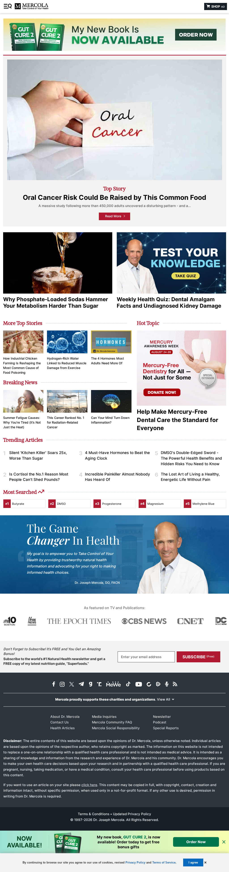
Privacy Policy (135, 862)
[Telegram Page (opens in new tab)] (81, 685)
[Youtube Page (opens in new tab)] (139, 685)
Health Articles (62, 728)
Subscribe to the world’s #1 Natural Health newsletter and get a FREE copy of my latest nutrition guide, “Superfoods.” (54, 661)
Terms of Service (164, 862)
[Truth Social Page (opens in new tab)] (99, 685)
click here (89, 785)
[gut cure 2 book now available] (114, 35)
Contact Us (59, 722)
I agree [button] (193, 862)
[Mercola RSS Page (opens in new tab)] (175, 685)
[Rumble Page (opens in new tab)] (158, 685)
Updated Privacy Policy (132, 814)
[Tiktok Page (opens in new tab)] (128, 685)
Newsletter (162, 716)
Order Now (196, 842)
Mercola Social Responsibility (116, 728)
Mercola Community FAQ (112, 722)
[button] (205, 862)
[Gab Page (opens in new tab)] (90, 685)
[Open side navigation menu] (8, 6)
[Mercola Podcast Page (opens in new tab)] (166, 685)
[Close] (223, 842)
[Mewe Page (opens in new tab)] (113, 685)
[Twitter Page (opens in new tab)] (71, 685)
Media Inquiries (104, 716)
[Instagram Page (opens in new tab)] (62, 685)
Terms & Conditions (93, 814)
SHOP (218, 6)
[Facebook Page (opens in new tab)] (53, 685)
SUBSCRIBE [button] (198, 657)
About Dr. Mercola (65, 716)
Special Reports (166, 728)
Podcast (159, 722)
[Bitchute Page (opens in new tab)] (149, 685)
